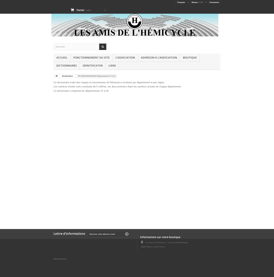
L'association (125, 57)
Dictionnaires (66, 65)
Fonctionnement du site (91, 57)
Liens (112, 65)
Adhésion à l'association (159, 57)
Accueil (61, 57)
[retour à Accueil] (56, 76)
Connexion (214, 2)
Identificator (93, 65)
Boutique (190, 57)
